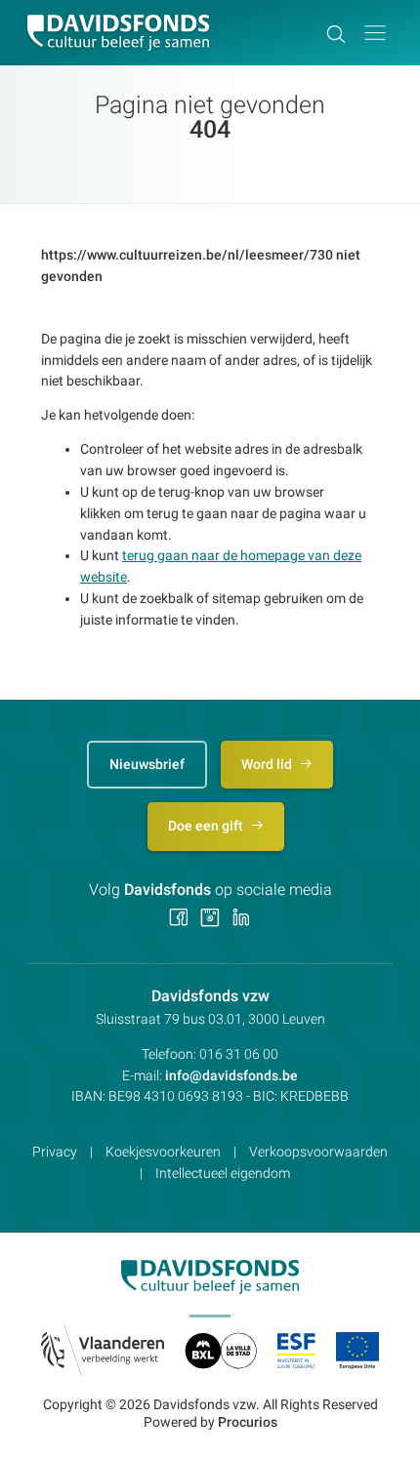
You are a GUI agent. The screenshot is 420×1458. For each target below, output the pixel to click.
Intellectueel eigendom (222, 1173)
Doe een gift (207, 825)
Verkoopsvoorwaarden (318, 1151)
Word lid (268, 764)
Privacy (54, 1151)
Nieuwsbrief (147, 764)
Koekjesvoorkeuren (163, 1151)
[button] (375, 33)
